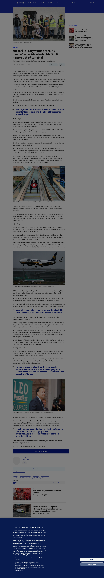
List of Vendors (19, 570)
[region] (52, 548)
